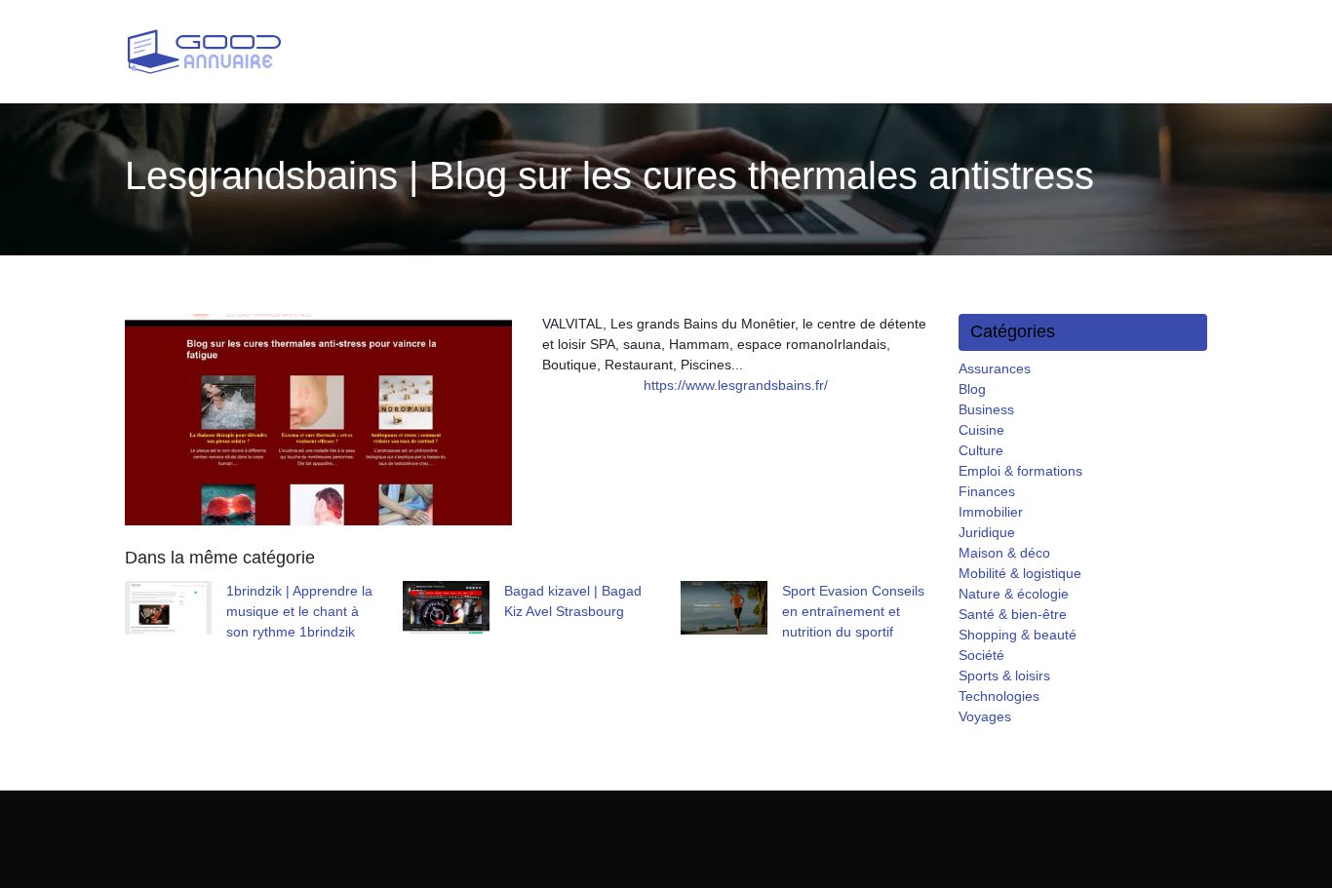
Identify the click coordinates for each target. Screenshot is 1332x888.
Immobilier (991, 512)
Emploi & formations (1020, 471)
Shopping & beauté (1018, 634)
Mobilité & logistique (1020, 573)
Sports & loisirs (1004, 675)
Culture (981, 450)
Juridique (987, 532)
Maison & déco (1004, 552)
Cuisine (981, 430)
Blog (972, 389)
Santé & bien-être (1013, 614)
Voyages (985, 716)
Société (981, 655)
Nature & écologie (1014, 593)
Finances (987, 491)
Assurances (995, 368)
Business (986, 409)
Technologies (999, 696)
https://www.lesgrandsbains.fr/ (736, 385)
